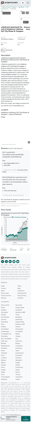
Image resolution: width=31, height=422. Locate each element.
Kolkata (3, 326)
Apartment (21, 7)
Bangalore (19, 317)
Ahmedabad (5, 329)
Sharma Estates (10, 420)
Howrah (18, 326)
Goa (17, 338)
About (3, 286)
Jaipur (17, 350)
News (3, 291)
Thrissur (18, 374)
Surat (2, 374)
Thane (17, 314)
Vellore (18, 379)
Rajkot (3, 372)
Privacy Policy (22, 295)
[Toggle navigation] (28, 2)
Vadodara (4, 379)
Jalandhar (4, 353)
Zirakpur (18, 336)
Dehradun (4, 348)
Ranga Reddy (20, 322)
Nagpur (18, 362)
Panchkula (4, 336)
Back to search (6, 7)
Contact (25, 419)
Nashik (18, 365)
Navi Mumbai (5, 317)
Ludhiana (18, 358)
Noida (3, 307)
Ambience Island (11, 74)
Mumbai (3, 314)
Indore (3, 350)
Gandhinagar (5, 331)
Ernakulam (19, 348)
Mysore (3, 362)
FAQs (19, 286)
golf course (20, 76)
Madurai (3, 360)
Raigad (3, 369)
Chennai (3, 319)
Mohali (18, 334)
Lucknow (4, 358)
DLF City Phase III (12, 66)
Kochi (3, 355)
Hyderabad (19, 319)
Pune (2, 324)
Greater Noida (20, 307)
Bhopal (18, 343)
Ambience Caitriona (8, 39)
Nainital (3, 365)
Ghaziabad (4, 312)
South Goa (19, 341)
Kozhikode (19, 355)
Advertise (20, 298)
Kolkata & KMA (20, 324)
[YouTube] (17, 261)
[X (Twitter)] (6, 261)
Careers (3, 288)
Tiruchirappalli (5, 377)
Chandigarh (19, 331)
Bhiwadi (3, 343)
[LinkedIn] (10, 261)
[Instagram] (14, 261)
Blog (19, 288)
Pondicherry (19, 367)
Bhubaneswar (5, 346)
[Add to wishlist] (23, 12)
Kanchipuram (20, 353)
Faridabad (19, 310)
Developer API (22, 293)
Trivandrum (19, 377)
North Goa (4, 341)
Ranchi (18, 372)
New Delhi (19, 305)
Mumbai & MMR (20, 312)
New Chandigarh (6, 338)
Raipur (18, 369)
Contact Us (21, 291)
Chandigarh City (6, 334)
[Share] (27, 12)
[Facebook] (2, 261)
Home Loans (5, 293)
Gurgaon (14, 7)
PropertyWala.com (15, 415)
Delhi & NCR (5, 305)
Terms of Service (6, 295)
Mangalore (19, 360)
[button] (22, 2)
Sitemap (3, 298)
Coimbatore (19, 346)
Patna (3, 367)
